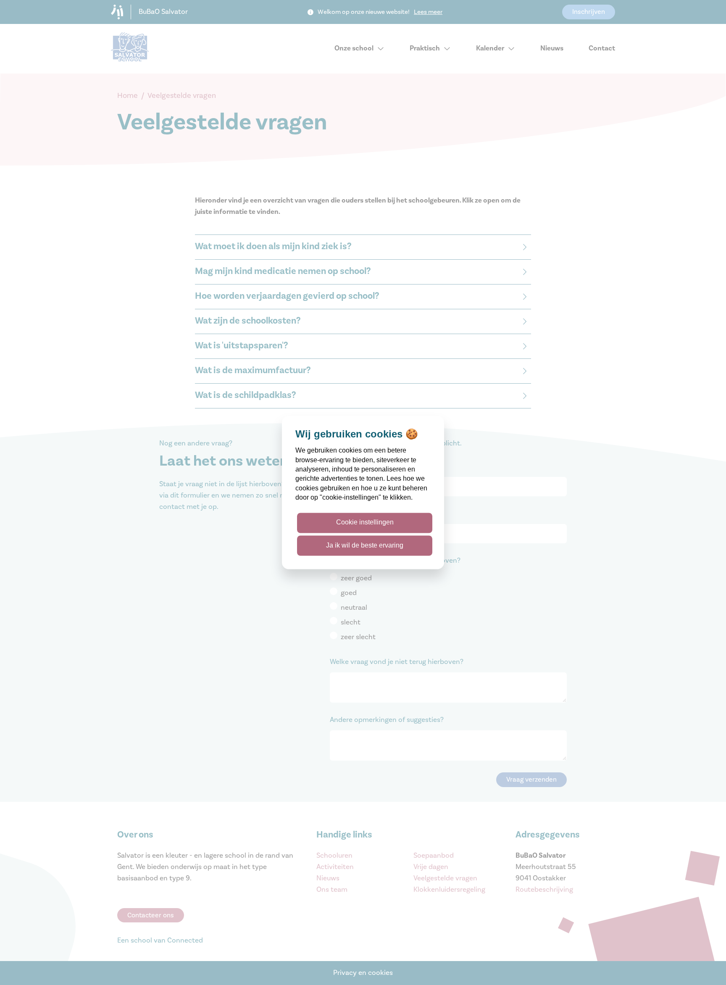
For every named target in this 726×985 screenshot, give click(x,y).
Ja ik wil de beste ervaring (364, 545)
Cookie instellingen (365, 522)
